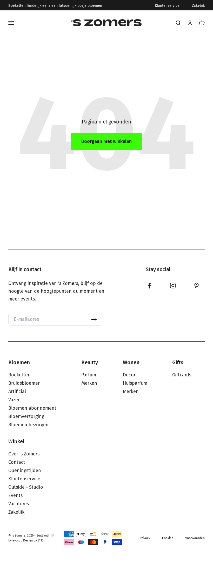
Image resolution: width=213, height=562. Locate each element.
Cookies (167, 538)
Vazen (14, 400)
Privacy (145, 538)
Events (15, 495)
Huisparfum (135, 383)
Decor (129, 375)
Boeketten (19, 375)
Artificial (17, 391)
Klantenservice (167, 6)
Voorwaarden (195, 538)
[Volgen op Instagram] (172, 285)
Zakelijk (198, 6)
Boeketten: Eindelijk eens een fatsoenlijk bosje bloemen (55, 6)
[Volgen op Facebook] (149, 285)
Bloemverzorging (26, 416)
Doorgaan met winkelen (106, 141)
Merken (89, 383)
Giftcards (181, 375)
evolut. (17, 540)
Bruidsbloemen (24, 383)
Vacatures (18, 504)
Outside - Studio (25, 487)
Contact (16, 462)
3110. (41, 540)
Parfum (88, 375)
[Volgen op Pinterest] (196, 285)
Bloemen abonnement (32, 408)
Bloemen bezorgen (28, 425)
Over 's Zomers (23, 454)
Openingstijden (24, 470)
